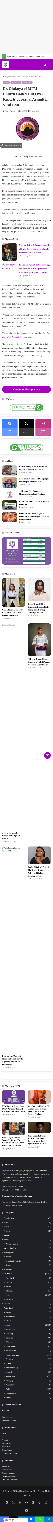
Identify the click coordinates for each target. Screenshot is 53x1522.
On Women (32, 77)
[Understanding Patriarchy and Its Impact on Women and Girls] (9, 470)
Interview (9, 1291)
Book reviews (7, 1470)
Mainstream (10, 1376)
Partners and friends (9, 1420)
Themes (7, 1325)
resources (7, 1312)
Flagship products (8, 1473)
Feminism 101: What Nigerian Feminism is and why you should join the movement (34, 516)
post (8, 180)
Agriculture (10, 1329)
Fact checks (6, 1443)
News (40, 77)
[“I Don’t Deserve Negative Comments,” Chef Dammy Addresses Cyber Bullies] (39, 639)
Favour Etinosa (10, 111)
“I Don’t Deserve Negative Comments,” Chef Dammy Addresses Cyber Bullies (39, 662)
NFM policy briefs (8, 1476)
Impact (6, 1240)
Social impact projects (10, 1453)
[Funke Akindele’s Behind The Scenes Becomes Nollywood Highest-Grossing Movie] (39, 855)
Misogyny (15, 82)
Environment (11, 1351)
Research (9, 1265)
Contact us (26, 1495)
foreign (6, 1235)
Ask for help (6, 1466)
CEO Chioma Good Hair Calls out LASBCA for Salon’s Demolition (12, 613)
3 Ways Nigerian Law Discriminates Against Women (11, 836)
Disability (9, 1333)
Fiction (8, 1286)
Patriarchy (10, 1385)
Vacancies (9, 1299)
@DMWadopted (14, 337)
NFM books (10, 1316)
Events (6, 1227)
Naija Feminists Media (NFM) (15, 77)
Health (8, 1363)
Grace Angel (14, 165)
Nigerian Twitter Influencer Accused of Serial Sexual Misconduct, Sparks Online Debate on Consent (34, 249)
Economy (9, 1338)
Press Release (11, 1393)
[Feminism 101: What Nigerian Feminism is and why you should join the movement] (9, 517)
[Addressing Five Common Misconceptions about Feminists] (9, 494)
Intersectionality (10, 1248)
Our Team (5, 1414)
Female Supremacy (13, 1355)
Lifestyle (9, 1372)
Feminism (9, 1359)
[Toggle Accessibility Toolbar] (47, 755)
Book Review (9, 1218)
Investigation (9, 1252)
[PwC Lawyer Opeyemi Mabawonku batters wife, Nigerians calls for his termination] (13, 949)
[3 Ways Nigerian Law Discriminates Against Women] (13, 726)
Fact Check (10, 1278)
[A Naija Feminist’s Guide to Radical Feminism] (9, 505)
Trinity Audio (28, 157)
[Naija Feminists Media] (5, 64)
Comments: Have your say (26, 389)
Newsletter (8, 1269)
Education (9, 1342)
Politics (8, 1389)
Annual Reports (12, 1244)
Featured (7, 1231)
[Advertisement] (26, 27)
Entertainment (11, 1346)
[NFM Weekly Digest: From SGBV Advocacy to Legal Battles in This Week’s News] (13, 1096)
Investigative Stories (13, 1261)
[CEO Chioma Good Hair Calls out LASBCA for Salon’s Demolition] (13, 592)
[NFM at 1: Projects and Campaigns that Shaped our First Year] (9, 482)
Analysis (9, 1257)
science (8, 1321)
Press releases (7, 1450)
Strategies (5, 1440)
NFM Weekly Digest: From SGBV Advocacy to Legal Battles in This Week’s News (13, 1109)
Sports (8, 1397)
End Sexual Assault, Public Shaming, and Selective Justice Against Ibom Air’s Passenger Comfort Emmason (34, 268)
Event (6, 1223)
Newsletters (6, 1447)
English (12, 1519)
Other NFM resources (10, 1480)
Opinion (7, 1304)
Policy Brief (8, 1308)
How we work (7, 1417)
